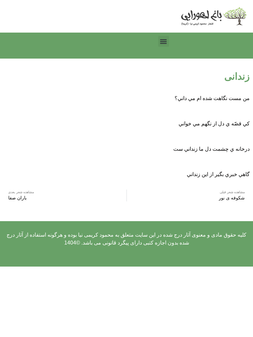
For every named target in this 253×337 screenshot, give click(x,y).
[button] (163, 41)
